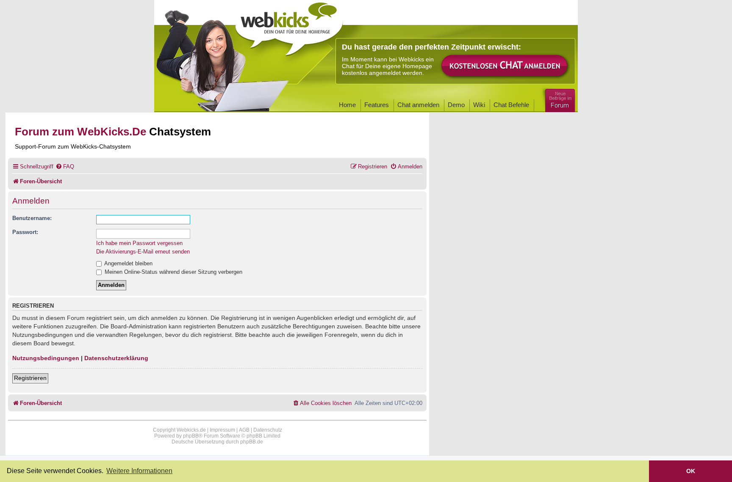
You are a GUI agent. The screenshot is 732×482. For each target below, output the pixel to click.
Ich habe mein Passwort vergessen (139, 243)
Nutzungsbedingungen (45, 358)
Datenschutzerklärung (116, 358)
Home (347, 104)
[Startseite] (289, 26)
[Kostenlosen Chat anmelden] (505, 66)
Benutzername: (32, 218)
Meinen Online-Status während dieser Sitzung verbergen (172, 272)
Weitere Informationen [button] (139, 470)
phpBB (191, 436)
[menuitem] (64, 166)
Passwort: (25, 232)
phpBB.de (251, 442)
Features (376, 104)
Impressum (222, 430)
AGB (244, 430)
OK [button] (690, 471)
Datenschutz (267, 430)
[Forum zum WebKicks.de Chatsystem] (558, 98)
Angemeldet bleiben (127, 263)
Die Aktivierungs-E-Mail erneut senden (143, 251)
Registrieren (30, 378)
